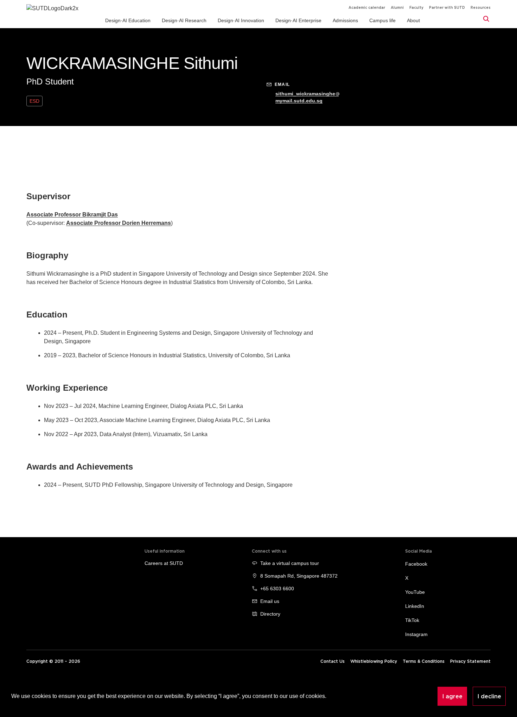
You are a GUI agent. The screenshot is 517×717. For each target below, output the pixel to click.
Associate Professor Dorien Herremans (118, 223)
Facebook (416, 564)
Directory (270, 614)
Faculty (416, 7)
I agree (452, 696)
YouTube (415, 592)
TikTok (412, 620)
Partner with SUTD (447, 7)
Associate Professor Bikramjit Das (72, 215)
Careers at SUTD (164, 563)
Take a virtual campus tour (289, 563)
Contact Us (332, 661)
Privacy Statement (470, 661)
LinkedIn (414, 606)
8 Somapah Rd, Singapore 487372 (299, 576)
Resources (481, 7)
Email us (269, 601)
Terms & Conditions (424, 661)
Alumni (397, 7)
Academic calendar (367, 7)
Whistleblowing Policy (373, 661)
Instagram (416, 634)
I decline (489, 696)
